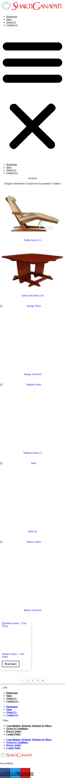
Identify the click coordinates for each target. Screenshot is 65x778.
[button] (32, 94)
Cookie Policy (13, 734)
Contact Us (12, 25)
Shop (9, 19)
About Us (11, 22)
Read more (11, 664)
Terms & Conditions (17, 728)
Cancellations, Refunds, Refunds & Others (29, 725)
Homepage (11, 16)
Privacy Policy (14, 731)
